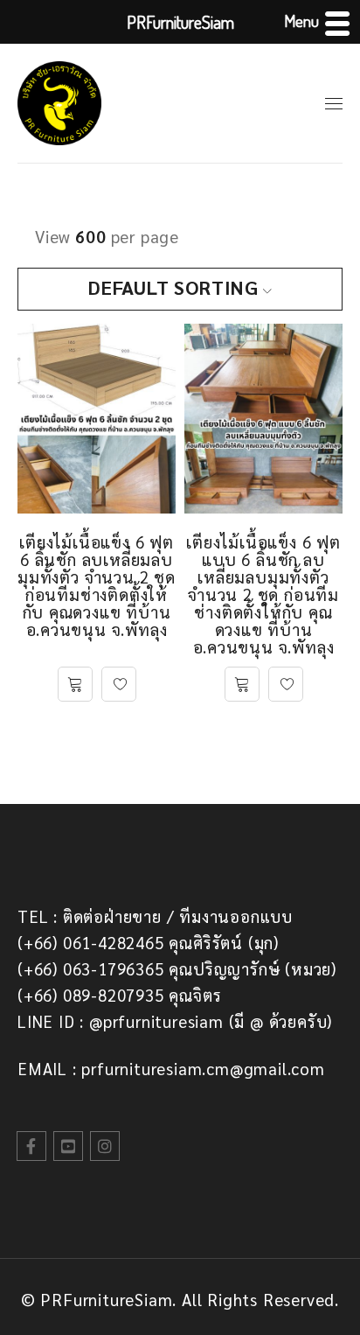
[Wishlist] (118, 684)
